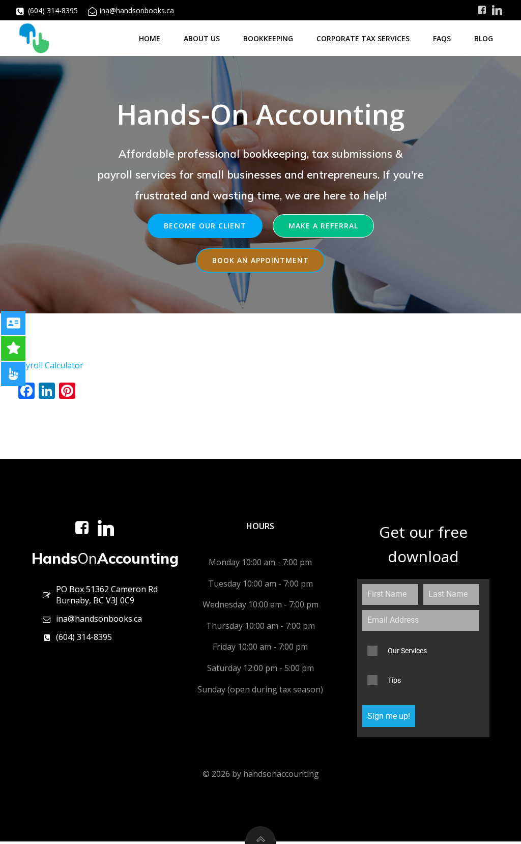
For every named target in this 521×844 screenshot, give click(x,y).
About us (202, 38)
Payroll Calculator (49, 365)
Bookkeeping (268, 38)
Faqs (442, 38)
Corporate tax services (363, 38)
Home (149, 38)
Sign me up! (388, 716)
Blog (483, 38)
